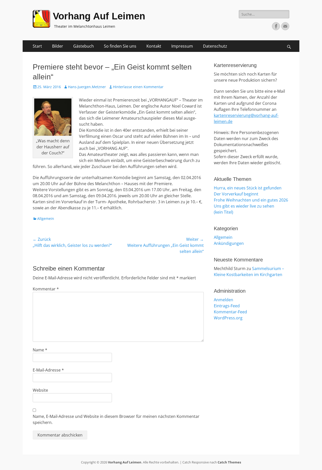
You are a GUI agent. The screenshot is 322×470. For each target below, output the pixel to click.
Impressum (182, 46)
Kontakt (153, 46)
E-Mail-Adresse (48, 370)
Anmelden (223, 300)
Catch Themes (229, 462)
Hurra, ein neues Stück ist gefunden (247, 188)
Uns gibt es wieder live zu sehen (244, 206)
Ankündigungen (229, 243)
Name (40, 350)
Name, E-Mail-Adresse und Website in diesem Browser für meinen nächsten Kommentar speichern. (116, 419)
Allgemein (45, 218)
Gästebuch (83, 46)
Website (40, 390)
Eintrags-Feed (227, 306)
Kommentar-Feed (230, 312)
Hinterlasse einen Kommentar (138, 86)
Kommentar (46, 289)
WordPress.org (228, 318)
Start (37, 46)
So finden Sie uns (120, 46)
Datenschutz (215, 46)
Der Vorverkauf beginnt (236, 194)
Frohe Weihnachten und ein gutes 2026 (251, 200)
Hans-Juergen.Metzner (87, 86)
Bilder (57, 46)
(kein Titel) (223, 212)
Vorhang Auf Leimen (99, 16)
